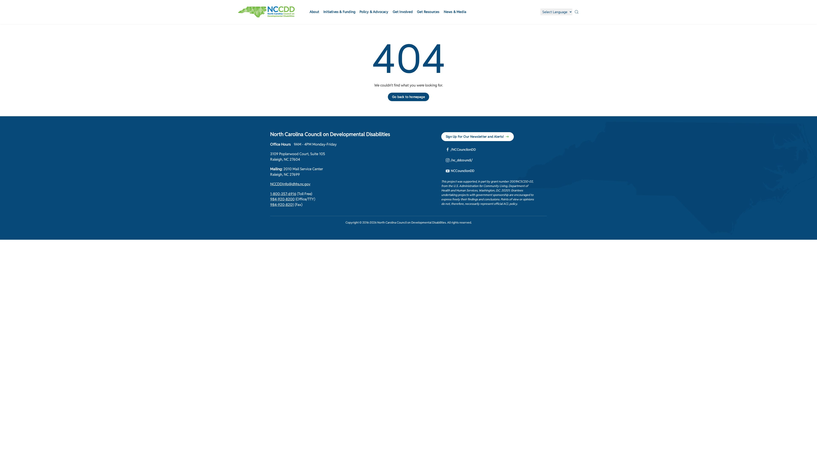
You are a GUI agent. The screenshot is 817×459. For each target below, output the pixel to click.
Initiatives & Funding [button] (339, 12)
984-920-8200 (282, 199)
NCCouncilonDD (462, 171)
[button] (576, 11)
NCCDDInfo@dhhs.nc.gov (290, 184)
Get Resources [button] (428, 12)
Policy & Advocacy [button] (374, 12)
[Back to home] (266, 11)
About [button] (314, 12)
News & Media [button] (455, 12)
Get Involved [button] (403, 12)
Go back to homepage (408, 97)
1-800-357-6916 (283, 193)
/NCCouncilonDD (463, 149)
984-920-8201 (282, 204)
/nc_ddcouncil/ (462, 160)
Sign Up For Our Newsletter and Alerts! (475, 137)
